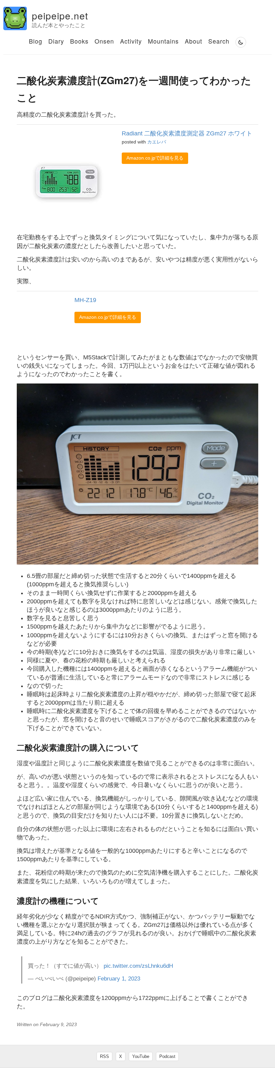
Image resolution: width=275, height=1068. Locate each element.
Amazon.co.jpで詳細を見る (154, 158)
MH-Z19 (85, 300)
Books (79, 41)
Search (218, 41)
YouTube (140, 1056)
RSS (104, 1056)
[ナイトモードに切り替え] (240, 42)
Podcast (167, 1056)
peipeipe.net (60, 15)
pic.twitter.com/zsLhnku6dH (138, 966)
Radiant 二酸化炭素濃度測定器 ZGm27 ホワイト (187, 133)
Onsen (104, 41)
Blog (35, 41)
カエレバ (156, 141)
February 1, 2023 (119, 978)
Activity (131, 41)
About (193, 41)
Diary (56, 41)
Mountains (163, 41)
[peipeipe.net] (15, 18)
